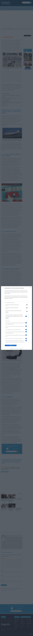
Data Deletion (12, 348)
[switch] (26, 304)
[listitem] (16, 302)
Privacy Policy (21, 348)
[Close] (30, 288)
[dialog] (16, 318)
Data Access (16, 348)
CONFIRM (10, 345)
